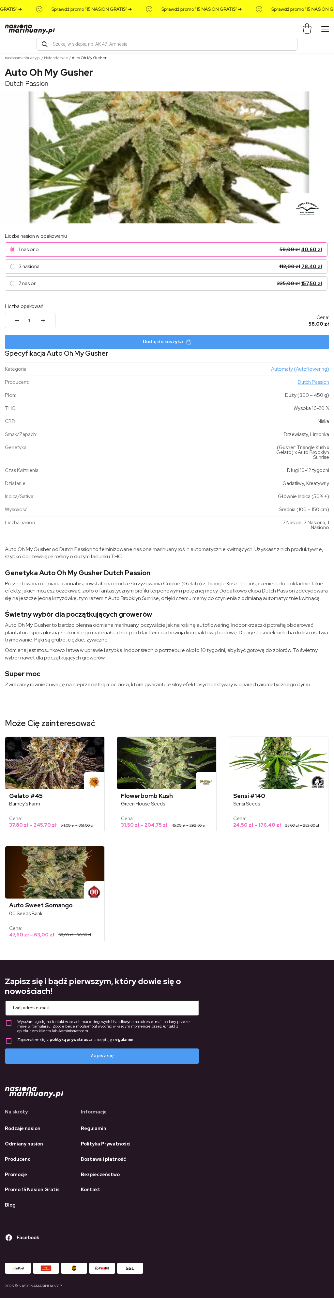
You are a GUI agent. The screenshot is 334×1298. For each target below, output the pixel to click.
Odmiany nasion (24, 1144)
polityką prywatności (71, 1039)
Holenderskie (56, 57)
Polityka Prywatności (105, 1144)
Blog (10, 1205)
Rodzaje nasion (22, 1128)
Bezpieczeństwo (100, 1174)
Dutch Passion (26, 83)
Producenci (18, 1159)
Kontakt (90, 1190)
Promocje (16, 1174)
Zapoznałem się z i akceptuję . (75, 1039)
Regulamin (93, 1128)
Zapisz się (102, 1056)
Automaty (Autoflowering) (300, 369)
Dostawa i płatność (103, 1159)
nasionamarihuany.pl (22, 57)
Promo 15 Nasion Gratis (32, 1190)
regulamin (123, 1039)
